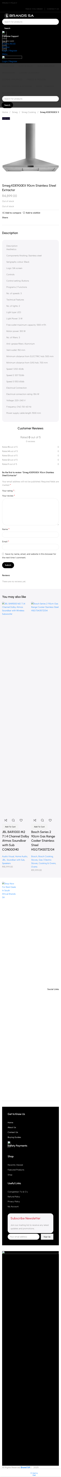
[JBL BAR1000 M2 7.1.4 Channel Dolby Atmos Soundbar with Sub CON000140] (16, 709)
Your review (8, 495)
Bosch (34, 856)
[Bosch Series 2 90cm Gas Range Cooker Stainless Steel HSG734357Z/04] (45, 709)
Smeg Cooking (29, 112)
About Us (12, 1127)
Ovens (34, 866)
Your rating (8, 491)
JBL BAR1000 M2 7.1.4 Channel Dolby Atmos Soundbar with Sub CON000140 (15, 840)
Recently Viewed (15, 1165)
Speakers (6, 863)
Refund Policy (14, 1196)
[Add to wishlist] (21, 820)
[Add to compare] (5, 820)
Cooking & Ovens (47, 863)
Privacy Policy (14, 1201)
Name (6, 529)
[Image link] (20, 989)
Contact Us (13, 1132)
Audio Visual (8, 856)
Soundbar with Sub (16, 860)
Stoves (34, 860)
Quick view (13, 820)
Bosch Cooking (45, 856)
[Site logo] (30, 15)
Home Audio (21, 856)
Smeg (15, 112)
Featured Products (16, 1170)
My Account (13, 1206)
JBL (4, 860)
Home (5, 112)
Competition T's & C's (18, 1192)
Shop (10, 1175)
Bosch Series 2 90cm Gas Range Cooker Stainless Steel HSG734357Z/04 (43, 840)
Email (5, 541)
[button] (10, 827)
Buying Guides (14, 1137)
